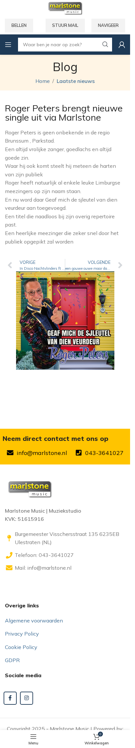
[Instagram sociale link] (26, 698)
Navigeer (108, 25)
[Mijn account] (121, 44)
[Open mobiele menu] (8, 44)
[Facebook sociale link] (10, 698)
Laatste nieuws (76, 81)
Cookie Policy (21, 647)
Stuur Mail (65, 25)
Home (42, 81)
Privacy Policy (22, 633)
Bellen (19, 25)
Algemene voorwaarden (34, 620)
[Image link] (29, 488)
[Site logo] (65, 7)
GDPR (12, 660)
